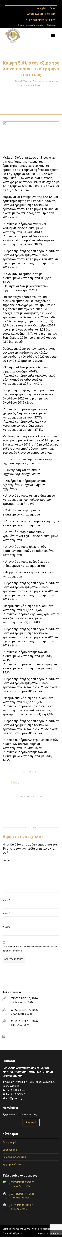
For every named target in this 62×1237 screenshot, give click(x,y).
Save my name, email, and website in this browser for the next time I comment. (30, 949)
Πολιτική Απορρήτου (14, 1157)
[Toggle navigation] (53, 35)
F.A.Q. (52, 8)
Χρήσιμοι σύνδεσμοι (14, 1164)
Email (5, 913)
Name (5, 900)
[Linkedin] (20, 3)
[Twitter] (8, 3)
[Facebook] (14, 3)
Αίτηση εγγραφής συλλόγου (41, 14)
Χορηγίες (41, 8)
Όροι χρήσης (10, 1149)
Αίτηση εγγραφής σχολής (30, 25)
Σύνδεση (51, 25)
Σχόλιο (6, 860)
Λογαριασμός (10, 1142)
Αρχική (8, 81)
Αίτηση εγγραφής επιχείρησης (40, 19)
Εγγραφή (31, 1122)
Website (6, 927)
